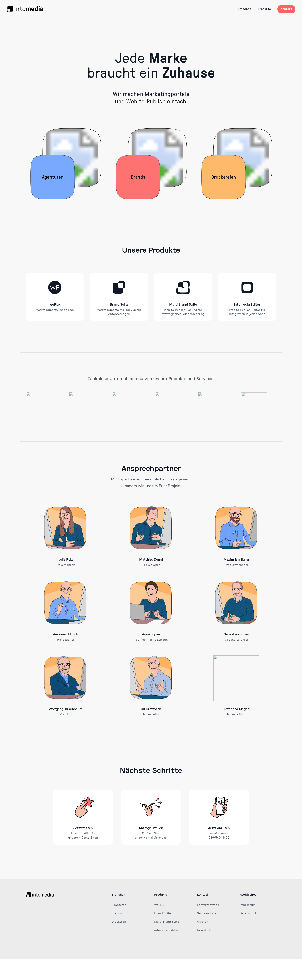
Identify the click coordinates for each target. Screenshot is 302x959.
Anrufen (202, 921)
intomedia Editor (247, 304)
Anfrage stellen (151, 828)
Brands (117, 913)
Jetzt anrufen (219, 828)
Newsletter (205, 930)
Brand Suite (119, 304)
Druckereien (120, 921)
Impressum (248, 904)
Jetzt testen (83, 828)
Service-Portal (207, 913)
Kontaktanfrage (208, 904)
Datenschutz (249, 913)
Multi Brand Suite (183, 304)
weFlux (55, 304)
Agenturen (119, 904)
